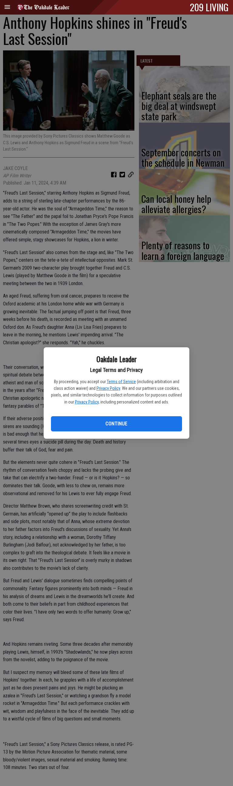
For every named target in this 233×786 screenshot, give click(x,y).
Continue (116, 424)
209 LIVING (209, 7)
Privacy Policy (108, 388)
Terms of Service (121, 381)
